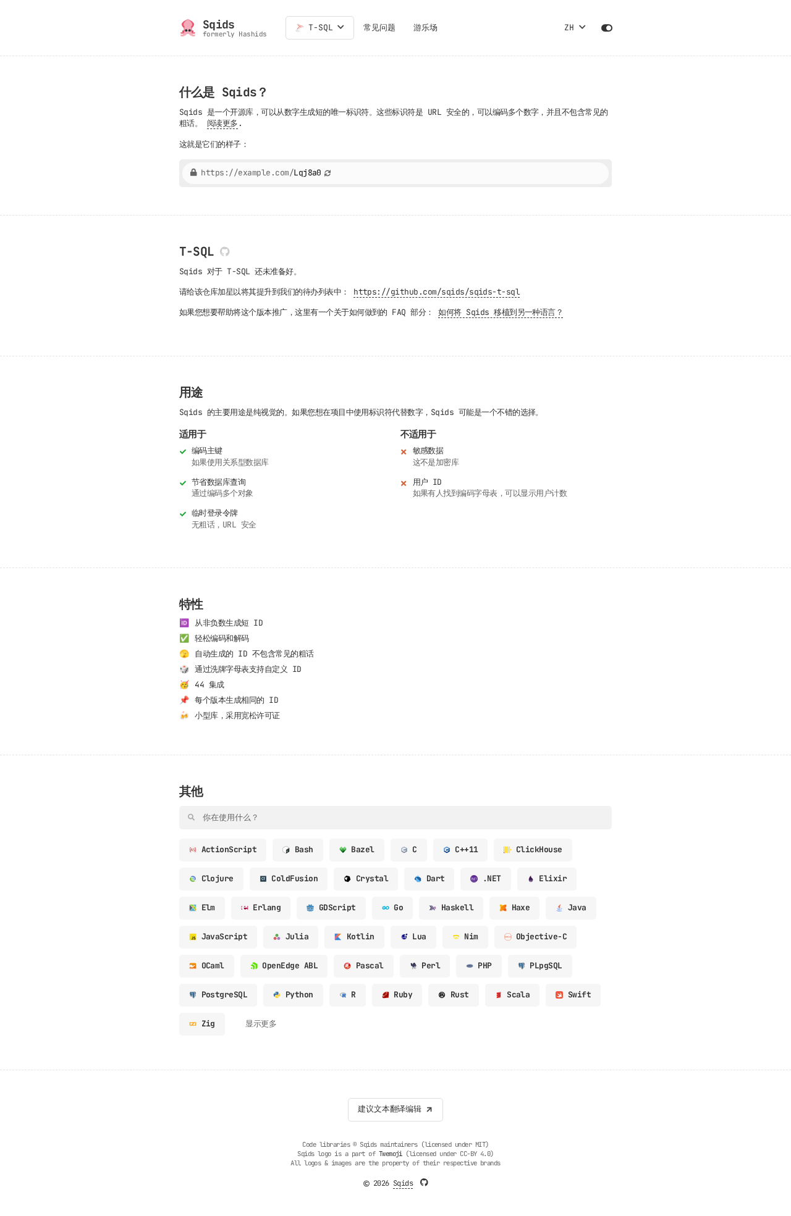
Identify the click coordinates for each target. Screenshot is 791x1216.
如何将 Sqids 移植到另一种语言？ (500, 312)
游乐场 (425, 27)
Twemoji (390, 1153)
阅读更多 (222, 123)
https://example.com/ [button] (261, 173)
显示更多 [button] (260, 1023)
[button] (340, 27)
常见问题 (379, 27)
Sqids (403, 1183)
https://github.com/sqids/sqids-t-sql (436, 292)
